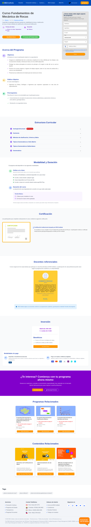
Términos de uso (34, 518)
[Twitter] (80, 505)
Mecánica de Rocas (18, 20)
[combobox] (75, 37)
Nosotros (20, 2)
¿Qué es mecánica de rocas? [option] (10, 493)
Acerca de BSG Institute (54, 505)
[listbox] (27, 493)
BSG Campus (51, 2)
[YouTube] (76, 505)
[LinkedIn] (84, 505)
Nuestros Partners (52, 510)
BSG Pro (61, 2)
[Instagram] (72, 505)
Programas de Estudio (11, 507)
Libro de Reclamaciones (54, 518)
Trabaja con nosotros (53, 512)
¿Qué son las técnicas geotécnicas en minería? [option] (41, 493)
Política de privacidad (69, 50)
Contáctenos (51, 507)
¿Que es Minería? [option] (24, 493)
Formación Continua (32, 3)
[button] (45, 129)
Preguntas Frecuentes (11, 512)
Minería (6, 20)
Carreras (42, 3)
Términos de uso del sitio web (79, 49)
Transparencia (9, 510)
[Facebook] (68, 505)
